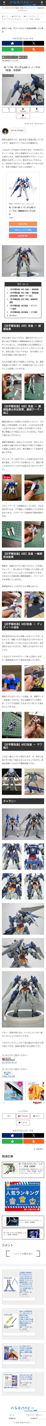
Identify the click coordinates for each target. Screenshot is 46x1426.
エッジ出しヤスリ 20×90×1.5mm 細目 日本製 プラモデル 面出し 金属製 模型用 (25, 1350)
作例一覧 (24, 57)
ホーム (12, 1415)
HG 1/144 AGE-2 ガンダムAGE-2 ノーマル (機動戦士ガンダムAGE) (22, 211)
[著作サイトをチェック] (12, 43)
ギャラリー (13, 315)
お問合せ (34, 1418)
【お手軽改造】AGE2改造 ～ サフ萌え (23, 312)
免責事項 (12, 1418)
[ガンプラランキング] (8, 1059)
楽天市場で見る (23, 235)
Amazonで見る (23, 224)
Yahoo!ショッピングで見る (23, 230)
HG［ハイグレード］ (10, 57)
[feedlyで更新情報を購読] (12, 49)
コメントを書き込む (23, 1253)
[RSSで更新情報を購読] (33, 49)
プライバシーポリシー (34, 1415)
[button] (37, 109)
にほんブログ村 (8, 1076)
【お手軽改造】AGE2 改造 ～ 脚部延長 (23, 289)
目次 (19, 284)
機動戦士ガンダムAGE (11, 60)
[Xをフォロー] (33, 43)
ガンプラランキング (9, 1062)
